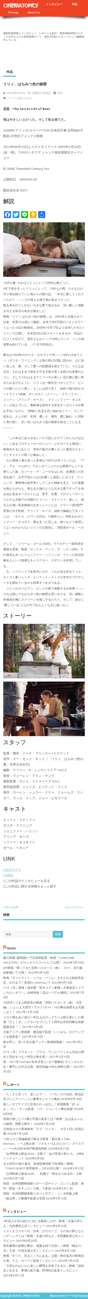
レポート (13, 1084)
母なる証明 (11, 907)
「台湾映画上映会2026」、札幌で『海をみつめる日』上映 (42, 1174)
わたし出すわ (73, 907)
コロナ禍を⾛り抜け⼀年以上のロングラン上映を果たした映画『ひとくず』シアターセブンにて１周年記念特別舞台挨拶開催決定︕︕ (43, 1022)
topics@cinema (15, 93)
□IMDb (8, 875)
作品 (74, 4)
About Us (34, 12)
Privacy (13, 12)
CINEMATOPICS (20, 5)
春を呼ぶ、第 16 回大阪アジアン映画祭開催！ (34, 1042)
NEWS (11, 948)
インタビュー (54, 4)
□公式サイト (12, 869)
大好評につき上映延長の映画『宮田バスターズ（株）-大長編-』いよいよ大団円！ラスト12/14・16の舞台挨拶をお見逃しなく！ (43, 1007)
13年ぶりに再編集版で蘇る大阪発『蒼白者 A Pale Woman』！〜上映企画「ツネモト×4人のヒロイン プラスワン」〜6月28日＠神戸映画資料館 (43, 1143)
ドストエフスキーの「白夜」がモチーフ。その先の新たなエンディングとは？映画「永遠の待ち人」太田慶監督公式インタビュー (43, 1236)
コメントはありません (19, 98)
